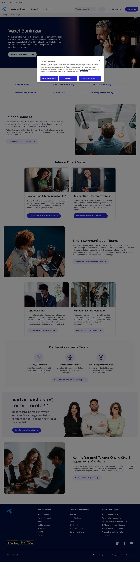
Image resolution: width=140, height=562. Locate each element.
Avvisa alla (68, 78)
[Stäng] (99, 60)
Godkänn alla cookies (49, 78)
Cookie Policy (84, 71)
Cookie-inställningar (89, 78)
